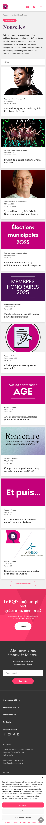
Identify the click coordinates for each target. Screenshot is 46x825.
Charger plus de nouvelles (23, 583)
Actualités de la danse (20, 15)
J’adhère (23, 626)
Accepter (23, 805)
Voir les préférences (23, 817)
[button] (43, 778)
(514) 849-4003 (18, 760)
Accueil (5, 15)
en (27, 7)
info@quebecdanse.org (13, 763)
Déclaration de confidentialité (30, 822)
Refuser (23, 811)
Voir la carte (8, 755)
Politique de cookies (11, 822)
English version (10, 20)
